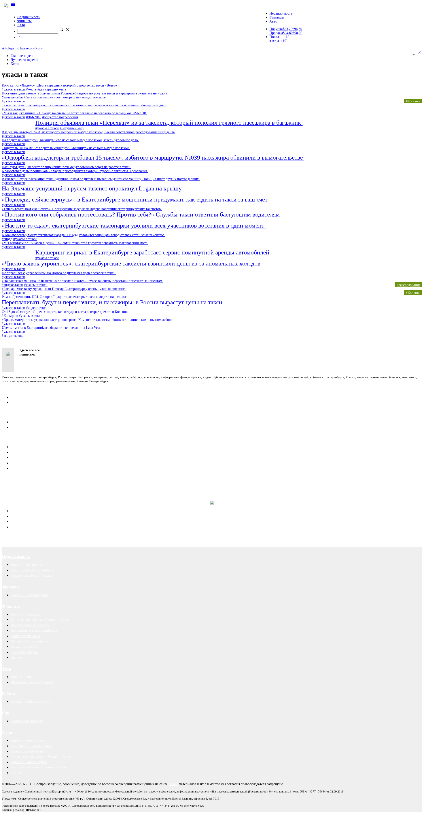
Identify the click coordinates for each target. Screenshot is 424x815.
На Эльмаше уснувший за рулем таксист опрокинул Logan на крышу (92, 188)
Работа (8, 693)
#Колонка (413, 101)
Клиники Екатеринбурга (29, 595)
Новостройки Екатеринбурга (32, 570)
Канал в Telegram (15, 479)
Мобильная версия (25, 422)
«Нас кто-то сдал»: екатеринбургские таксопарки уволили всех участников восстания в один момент (134, 225)
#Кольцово (10, 316)
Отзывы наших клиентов (21, 483)
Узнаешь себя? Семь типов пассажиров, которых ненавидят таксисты (54, 97)
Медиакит (18, 447)
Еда (5, 713)
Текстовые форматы (26, 457)
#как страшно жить (51, 89)
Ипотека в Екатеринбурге (30, 625)
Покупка (276, 29)
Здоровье (10, 587)
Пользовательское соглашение (33, 427)
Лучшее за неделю (24, 60)
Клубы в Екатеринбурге (29, 762)
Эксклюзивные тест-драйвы (32, 682)
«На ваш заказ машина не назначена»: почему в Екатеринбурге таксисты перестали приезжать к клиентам (82, 281)
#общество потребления (60, 117)
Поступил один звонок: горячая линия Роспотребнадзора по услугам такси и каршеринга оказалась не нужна (84, 93)
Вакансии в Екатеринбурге (31, 701)
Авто (21, 25)
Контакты (11, 389)
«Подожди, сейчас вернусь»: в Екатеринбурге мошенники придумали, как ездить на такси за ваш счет (135, 199)
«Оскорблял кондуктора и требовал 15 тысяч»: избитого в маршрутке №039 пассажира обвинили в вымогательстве (153, 157)
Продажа (276, 33)
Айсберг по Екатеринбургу (22, 48)
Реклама (10, 439)
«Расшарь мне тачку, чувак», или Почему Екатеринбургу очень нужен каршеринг (64, 289)
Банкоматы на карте (26, 636)
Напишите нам (16, 414)
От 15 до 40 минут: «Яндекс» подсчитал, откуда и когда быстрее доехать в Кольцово (66, 312)
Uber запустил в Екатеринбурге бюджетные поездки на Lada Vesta (52, 327)
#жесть (31, 89)
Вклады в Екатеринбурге (29, 641)
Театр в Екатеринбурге (28, 751)
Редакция (18, 397)
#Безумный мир (71, 128)
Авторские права (23, 527)
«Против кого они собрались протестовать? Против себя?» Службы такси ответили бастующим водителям (141, 214)
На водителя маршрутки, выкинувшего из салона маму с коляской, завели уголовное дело (70, 140)
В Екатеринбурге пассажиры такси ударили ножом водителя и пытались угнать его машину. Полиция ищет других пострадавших (101, 179)
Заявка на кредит (23, 646)
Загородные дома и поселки (32, 575)
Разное (16, 773)
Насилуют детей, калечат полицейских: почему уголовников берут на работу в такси (66, 167)
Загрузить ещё (12, 335)
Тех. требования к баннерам (32, 463)
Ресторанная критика (27, 721)
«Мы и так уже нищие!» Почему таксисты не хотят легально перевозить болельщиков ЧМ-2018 (74, 113)
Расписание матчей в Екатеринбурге (38, 767)
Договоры (18, 516)
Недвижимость (28, 17)
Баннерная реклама (25, 452)
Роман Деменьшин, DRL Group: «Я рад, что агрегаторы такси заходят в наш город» (65, 297)
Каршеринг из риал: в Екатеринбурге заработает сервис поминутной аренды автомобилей (153, 252)
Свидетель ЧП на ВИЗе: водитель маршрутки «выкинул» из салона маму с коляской (66, 148)
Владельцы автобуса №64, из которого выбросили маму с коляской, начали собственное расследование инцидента (88, 132)
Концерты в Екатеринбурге (31, 746)
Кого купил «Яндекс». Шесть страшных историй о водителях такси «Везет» (59, 85)
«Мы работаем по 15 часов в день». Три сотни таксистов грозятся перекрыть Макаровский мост (75, 243)
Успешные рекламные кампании (65, 483)
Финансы (24, 21)
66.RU (173, 784)
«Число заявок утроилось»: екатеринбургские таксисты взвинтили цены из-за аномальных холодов (132, 263)
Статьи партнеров (24, 652)
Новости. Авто (22, 677)
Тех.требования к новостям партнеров (39, 468)
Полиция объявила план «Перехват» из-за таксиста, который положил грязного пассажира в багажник (169, 122)
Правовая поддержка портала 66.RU (45, 492)
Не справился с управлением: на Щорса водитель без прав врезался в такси (59, 273)
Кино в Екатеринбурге (28, 740)
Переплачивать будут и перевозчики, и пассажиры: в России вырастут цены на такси (113, 302)
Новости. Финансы (25, 614)
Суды (15, 521)
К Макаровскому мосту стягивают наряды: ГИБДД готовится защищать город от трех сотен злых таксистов (83, 235)
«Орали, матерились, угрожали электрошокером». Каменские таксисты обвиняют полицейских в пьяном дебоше (88, 320)
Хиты (15, 64)
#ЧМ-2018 (33, 117)
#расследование (408, 285)
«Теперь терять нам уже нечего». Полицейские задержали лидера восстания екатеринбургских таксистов (82, 209)
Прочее (16, 657)
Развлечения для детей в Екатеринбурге (41, 757)
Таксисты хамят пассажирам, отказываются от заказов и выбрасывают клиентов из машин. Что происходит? (84, 105)
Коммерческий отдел (26, 402)
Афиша (9, 732)
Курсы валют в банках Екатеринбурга (39, 619)
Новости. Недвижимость (29, 565)
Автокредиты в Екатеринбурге (34, 630)
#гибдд (7, 239)
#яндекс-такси (12, 285)
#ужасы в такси (13, 89)
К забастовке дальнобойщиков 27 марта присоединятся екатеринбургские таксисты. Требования (75, 171)
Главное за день (22, 56)
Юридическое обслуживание (32, 511)
